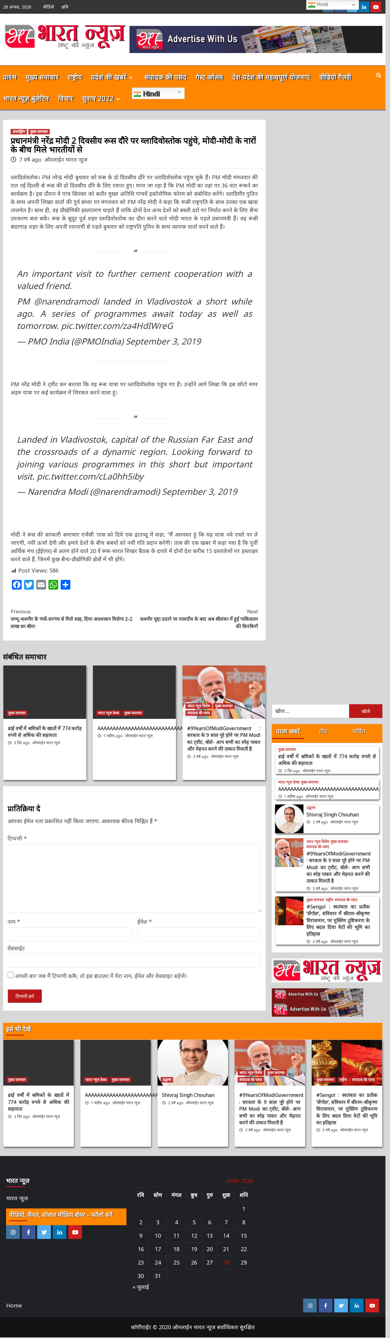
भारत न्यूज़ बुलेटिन (26, 98)
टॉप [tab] (323, 731)
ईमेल (144, 921)
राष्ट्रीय (75, 76)
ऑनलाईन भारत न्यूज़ (65, 159)
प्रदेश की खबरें (108, 76)
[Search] (378, 75)
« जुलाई (141, 1286)
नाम (14, 921)
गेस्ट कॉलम (209, 76)
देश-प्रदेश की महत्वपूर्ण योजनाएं (271, 76)
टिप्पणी (17, 838)
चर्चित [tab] (358, 731)
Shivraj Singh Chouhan (333, 814)
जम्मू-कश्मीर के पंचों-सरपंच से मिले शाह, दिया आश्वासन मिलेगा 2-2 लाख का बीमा (71, 619)
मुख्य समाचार (42, 76)
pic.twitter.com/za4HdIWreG (117, 325)
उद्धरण (311, 808)
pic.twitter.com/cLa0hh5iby (90, 476)
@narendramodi (66, 301)
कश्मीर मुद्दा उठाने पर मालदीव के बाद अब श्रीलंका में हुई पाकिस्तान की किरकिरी (199, 619)
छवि (65, 7)
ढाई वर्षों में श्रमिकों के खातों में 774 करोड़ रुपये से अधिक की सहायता (45, 731)
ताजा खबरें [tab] (288, 731)
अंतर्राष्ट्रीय (18, 131)
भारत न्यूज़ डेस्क (108, 712)
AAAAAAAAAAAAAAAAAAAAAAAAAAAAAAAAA (148, 728)
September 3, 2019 (163, 341)
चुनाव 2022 (98, 98)
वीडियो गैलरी (335, 76)
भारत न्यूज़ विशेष (198, 705)
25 (176, 1262)
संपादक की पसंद (165, 76)
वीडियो (48, 7)
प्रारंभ (9, 76)
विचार (65, 98)
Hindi (150, 93)
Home (14, 1305)
